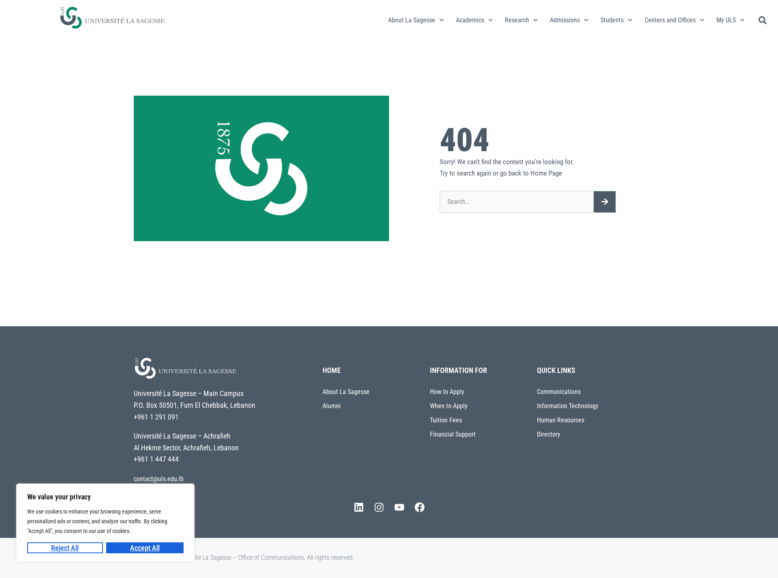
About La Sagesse (411, 20)
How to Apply (447, 392)
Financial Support (453, 434)
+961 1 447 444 (156, 459)
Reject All (65, 548)
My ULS (726, 20)
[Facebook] (419, 507)
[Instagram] (379, 507)
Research (517, 20)
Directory (548, 434)
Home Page (546, 173)
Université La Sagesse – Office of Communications (240, 557)
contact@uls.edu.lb (159, 479)
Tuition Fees (446, 420)
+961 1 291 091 (156, 417)
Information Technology (567, 406)
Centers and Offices (670, 20)
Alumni (332, 406)
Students (612, 20)
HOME (332, 370)
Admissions (565, 20)
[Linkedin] (358, 507)
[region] (105, 523)
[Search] (605, 201)
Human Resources (560, 420)
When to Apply (449, 406)
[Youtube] (399, 507)
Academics (470, 20)
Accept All (145, 548)
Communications (559, 392)
